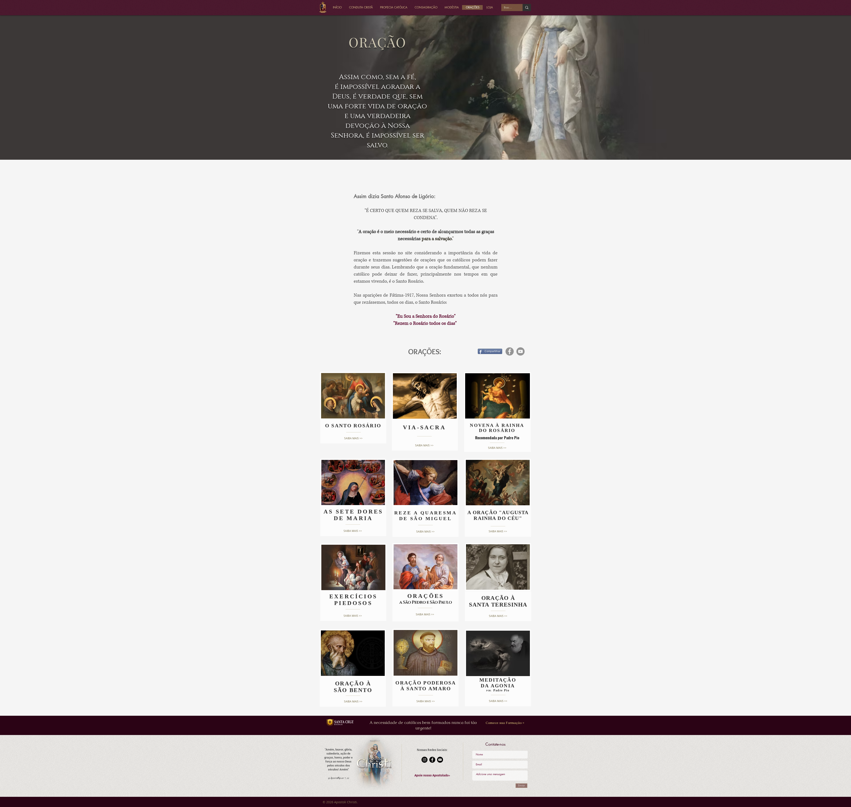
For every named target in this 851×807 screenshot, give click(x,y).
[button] (432, 775)
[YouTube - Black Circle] (440, 760)
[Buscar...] (527, 7)
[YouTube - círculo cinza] (520, 351)
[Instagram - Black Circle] (424, 760)
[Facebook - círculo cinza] (510, 351)
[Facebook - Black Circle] (432, 760)
